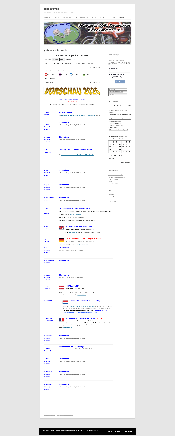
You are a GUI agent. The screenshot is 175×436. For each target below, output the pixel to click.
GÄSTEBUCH (112, 94)
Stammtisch (76, 75)
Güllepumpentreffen (82, 17)
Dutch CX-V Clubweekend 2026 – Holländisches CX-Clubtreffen (120, 120)
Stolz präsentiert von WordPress (65, 415)
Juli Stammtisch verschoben (115, 175)
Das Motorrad (67, 17)
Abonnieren (49, 82)
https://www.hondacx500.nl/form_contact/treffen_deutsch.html (80, 312)
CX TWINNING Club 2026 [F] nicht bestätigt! (118, 111)
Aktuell (110, 181)
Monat (62, 59)
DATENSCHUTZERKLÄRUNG (116, 92)
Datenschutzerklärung (49, 415)
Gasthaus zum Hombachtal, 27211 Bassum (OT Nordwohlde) (78, 115)
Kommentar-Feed (113, 199)
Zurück (77, 63)
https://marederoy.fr (75, 214)
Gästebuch (103, 17)
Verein (94, 17)
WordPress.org (112, 201)
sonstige (64, 75)
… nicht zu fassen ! (113, 179)
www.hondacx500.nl (101, 310)
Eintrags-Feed (112, 197)
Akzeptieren (129, 431)
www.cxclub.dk (81, 295)
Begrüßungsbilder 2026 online (116, 177)
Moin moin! (47, 17)
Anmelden (111, 194)
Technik (112, 17)
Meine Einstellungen (114, 431)
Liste (55, 59)
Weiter (90, 63)
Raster (47, 59)
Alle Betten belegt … (113, 184)
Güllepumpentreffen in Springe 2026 (118, 130)
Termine (121, 17)
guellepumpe (51, 8)
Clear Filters (96, 67)
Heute (84, 63)
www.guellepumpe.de (82, 244)
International (51, 75)
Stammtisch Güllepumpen (116, 125)
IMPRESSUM (112, 89)
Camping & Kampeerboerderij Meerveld (82, 306)
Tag (74, 59)
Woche (68, 59)
